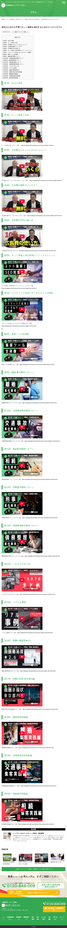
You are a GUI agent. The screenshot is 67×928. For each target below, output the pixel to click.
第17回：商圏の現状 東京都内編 (12, 72)
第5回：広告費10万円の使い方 (11, 48)
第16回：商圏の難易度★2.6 (11, 70)
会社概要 (49, 918)
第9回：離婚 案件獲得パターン (11, 56)
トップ (4, 918)
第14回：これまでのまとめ (11, 66)
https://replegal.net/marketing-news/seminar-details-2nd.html (37, 145)
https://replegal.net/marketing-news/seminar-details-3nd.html (46, 180)
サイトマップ (62, 918)
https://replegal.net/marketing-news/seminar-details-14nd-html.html (37, 594)
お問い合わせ (55, 918)
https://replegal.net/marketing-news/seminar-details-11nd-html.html (39, 479)
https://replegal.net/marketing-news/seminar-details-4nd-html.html (44, 215)
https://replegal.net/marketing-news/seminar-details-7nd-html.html (19, 326)
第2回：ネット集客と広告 (10, 42)
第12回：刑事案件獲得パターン (12, 62)
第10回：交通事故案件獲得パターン (13, 58)
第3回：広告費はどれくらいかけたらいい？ (15, 44)
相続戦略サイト (19, 918)
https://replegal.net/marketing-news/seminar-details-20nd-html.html (36, 824)
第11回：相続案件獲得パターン (12, 60)
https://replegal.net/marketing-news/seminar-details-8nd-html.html (37, 364)
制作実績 (33, 918)
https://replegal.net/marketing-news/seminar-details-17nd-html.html (40, 709)
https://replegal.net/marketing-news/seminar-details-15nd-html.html (35, 632)
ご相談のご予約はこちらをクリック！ (38, 892)
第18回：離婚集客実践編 (10, 74)
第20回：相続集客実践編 (10, 77)
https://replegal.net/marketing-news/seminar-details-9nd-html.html (39, 402)
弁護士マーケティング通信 (20, 32)
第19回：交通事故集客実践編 (11, 76)
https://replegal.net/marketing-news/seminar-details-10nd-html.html (42, 441)
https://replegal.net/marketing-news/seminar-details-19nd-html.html (38, 786)
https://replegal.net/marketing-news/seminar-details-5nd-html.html (38, 250)
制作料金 (38, 918)
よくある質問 (43, 918)
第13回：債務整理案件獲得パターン (13, 64)
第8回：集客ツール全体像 (10, 54)
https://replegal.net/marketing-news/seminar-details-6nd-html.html (19, 288)
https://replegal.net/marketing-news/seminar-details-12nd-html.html (40, 517)
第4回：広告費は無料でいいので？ (13, 46)
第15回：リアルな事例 (10, 68)
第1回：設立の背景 (8, 40)
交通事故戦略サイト (10, 918)
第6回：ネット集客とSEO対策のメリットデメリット (18, 50)
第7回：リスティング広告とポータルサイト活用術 (17, 52)
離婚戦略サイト (26, 918)
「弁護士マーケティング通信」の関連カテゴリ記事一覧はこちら (33, 869)
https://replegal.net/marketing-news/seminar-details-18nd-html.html (36, 747)
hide (19, 37)
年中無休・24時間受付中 (56, 909)
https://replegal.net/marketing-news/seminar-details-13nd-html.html (42, 556)
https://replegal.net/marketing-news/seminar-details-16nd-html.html (37, 671)
